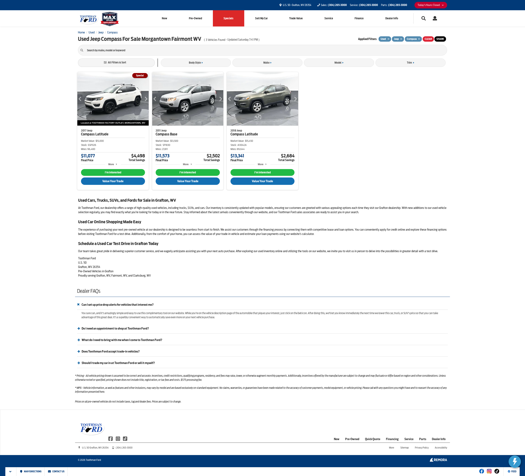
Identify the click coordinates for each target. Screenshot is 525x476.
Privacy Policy (422, 447)
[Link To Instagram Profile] (118, 438)
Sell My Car (261, 18)
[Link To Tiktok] (496, 474)
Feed (513, 471)
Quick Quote (372, 439)
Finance (359, 18)
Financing (392, 439)
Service (328, 18)
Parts (422, 439)
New (164, 18)
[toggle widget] (515, 461)
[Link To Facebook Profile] (110, 438)
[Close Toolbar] (11, 471)
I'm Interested (113, 172)
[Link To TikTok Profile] (125, 438)
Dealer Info (391, 18)
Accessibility (441, 447)
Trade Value (296, 18)
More (111, 164)
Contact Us (58, 471)
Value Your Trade (112, 181)
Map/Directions (32, 471)
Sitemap (404, 447)
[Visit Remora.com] (438, 460)
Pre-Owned (195, 18)
